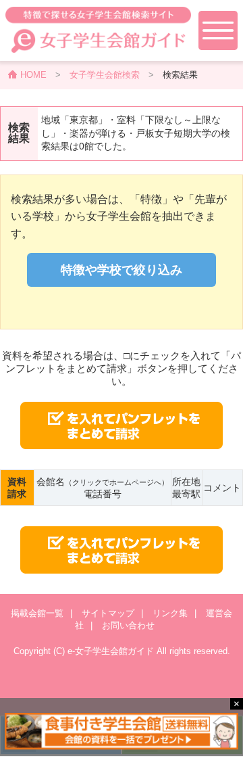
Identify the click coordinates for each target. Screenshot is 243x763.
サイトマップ (108, 613)
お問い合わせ (128, 625)
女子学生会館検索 (105, 75)
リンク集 (170, 613)
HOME (33, 75)
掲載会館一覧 (37, 613)
